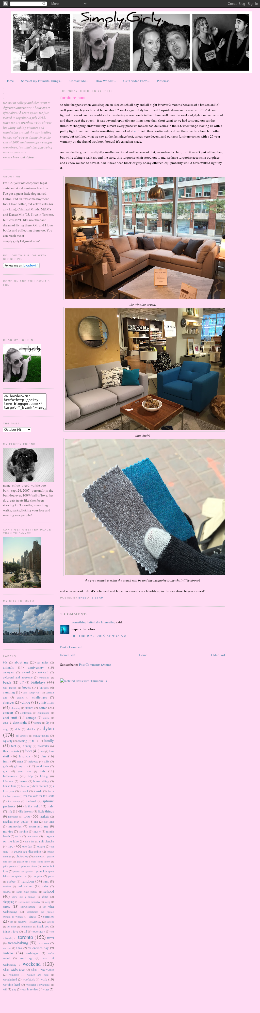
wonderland (10, 979)
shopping (8, 902)
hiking (44, 776)
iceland (31, 801)
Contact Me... (79, 80)
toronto (25, 936)
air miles (42, 662)
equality (7, 741)
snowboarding (28, 906)
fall (34, 740)
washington (32, 953)
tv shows (43, 943)
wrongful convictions (38, 984)
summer (48, 916)
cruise (46, 718)
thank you (43, 926)
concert (8, 712)
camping (9, 692)
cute (5, 722)
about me (21, 662)
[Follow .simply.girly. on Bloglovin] (21, 266)
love (27, 816)
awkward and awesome (17, 677)
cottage (31, 717)
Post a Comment (71, 647)
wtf (5, 989)
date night (20, 722)
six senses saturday (30, 902)
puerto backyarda (22, 871)
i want (24, 791)
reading (7, 886)
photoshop (22, 856)
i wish (38, 791)
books (26, 687)
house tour (9, 786)
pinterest (38, 856)
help (30, 776)
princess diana (29, 866)
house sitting (41, 781)
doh (17, 729)
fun (43, 756)
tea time (11, 926)
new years (33, 836)
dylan (48, 728)
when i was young (42, 969)
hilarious (8, 781)
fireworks (43, 746)
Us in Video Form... (136, 80)
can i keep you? (32, 692)
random (28, 881)
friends (24, 755)
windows (14, 974)
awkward (43, 672)
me (36, 821)
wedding (26, 958)
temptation (26, 926)
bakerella (44, 677)
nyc (10, 846)
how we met (40, 786)
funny (7, 761)
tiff (25, 931)
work (43, 979)
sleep (47, 902)
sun (11, 921)
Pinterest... (164, 80)
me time (49, 821)
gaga (20, 761)
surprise (36, 921)
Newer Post (67, 655)
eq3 (136, 131)
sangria (7, 891)
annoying (8, 672)
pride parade (10, 866)
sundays (22, 921)
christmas (46, 702)
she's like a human (23, 897)
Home (10, 80)
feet (13, 745)
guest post (24, 771)
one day (27, 846)
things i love (10, 931)
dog (5, 729)
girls (5, 766)
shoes (45, 897)
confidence (43, 713)
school (48, 891)
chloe (26, 702)
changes (8, 702)
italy (50, 806)
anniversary (36, 667)
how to (25, 786)
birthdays (38, 682)
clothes (29, 708)
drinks (31, 729)
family (49, 740)
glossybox (21, 766)
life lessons (26, 811)
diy (48, 722)
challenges (39, 697)
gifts (46, 761)
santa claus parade (27, 891)
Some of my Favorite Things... (41, 80)
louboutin (13, 816)
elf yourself (22, 735)
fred (42, 751)
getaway (33, 761)
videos (8, 952)
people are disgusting (27, 851)
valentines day (38, 947)
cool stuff (10, 717)
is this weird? (33, 806)
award (26, 672)
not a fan (30, 841)
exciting (22, 741)
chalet (20, 697)
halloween (10, 776)
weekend (32, 963)
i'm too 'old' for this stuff (38, 796)
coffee (43, 707)
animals (8, 667)
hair (42, 771)
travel (50, 938)
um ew (7, 948)
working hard (11, 984)
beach (7, 682)
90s (5, 662)
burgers (44, 687)
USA (19, 948)
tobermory (38, 931)
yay (14, 989)
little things (46, 811)
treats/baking (18, 942)
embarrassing (41, 735)
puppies (37, 876)
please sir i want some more (33, 861)
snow (6, 906)
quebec (11, 881)
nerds (18, 836)
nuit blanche (46, 841)
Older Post (218, 655)
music (37, 831)
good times (42, 766)
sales (45, 886)
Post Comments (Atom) (95, 664)
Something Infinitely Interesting (94, 622)
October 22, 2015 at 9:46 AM (99, 636)
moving (23, 831)
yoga (46, 989)
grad (5, 771)
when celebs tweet (14, 969)
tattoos (50, 921)
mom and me (38, 826)
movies (8, 831)
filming (27, 746)
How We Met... (106, 80)
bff (22, 682)
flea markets (11, 751)
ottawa (41, 846)
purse (51, 876)
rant (46, 881)
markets (44, 816)
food (28, 750)
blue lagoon (9, 687)
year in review (29, 989)
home (23, 781)
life (10, 811)
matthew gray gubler (15, 821)
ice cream (14, 801)
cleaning (15, 708)
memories (15, 826)
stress (32, 916)
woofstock (29, 979)
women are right (37, 974)
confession (25, 713)
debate (37, 722)
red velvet (25, 886)
